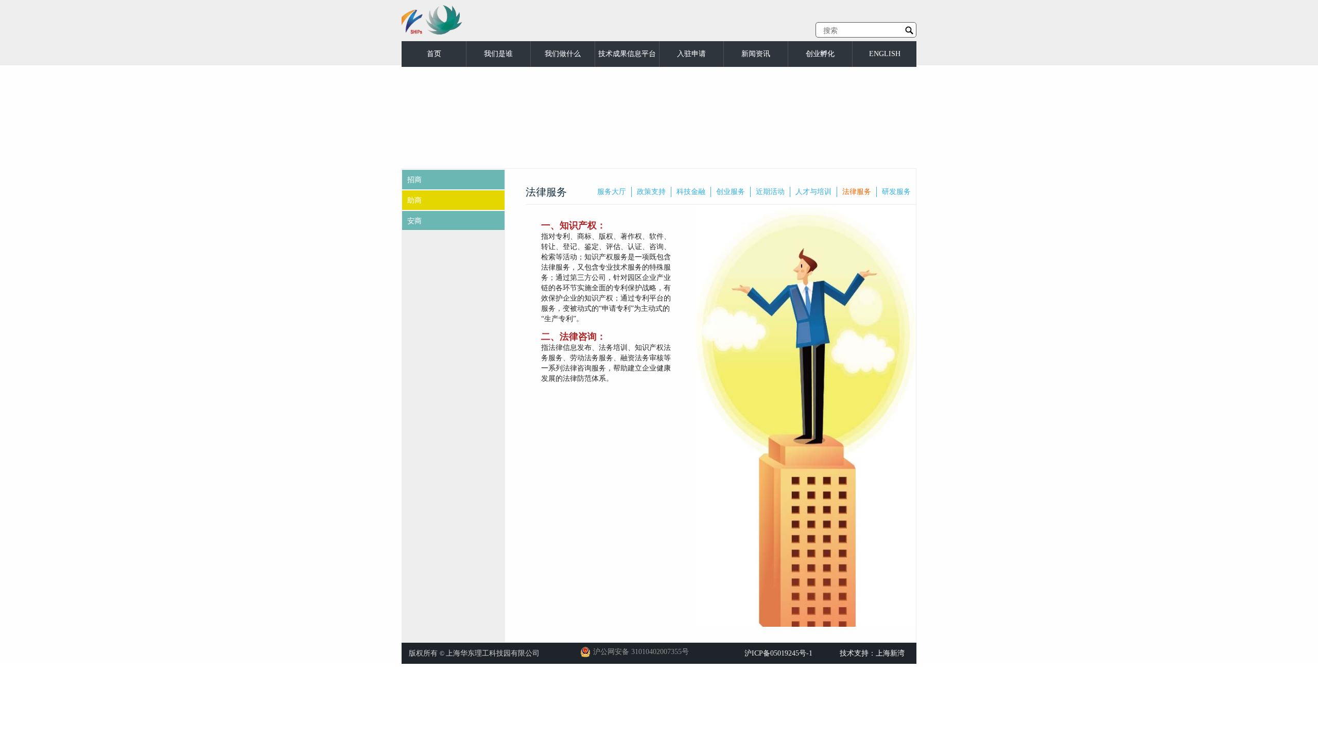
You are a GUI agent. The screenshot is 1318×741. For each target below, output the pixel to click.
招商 (414, 180)
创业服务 (730, 192)
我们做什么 (563, 54)
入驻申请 (691, 54)
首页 (434, 54)
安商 (414, 221)
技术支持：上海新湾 (872, 653)
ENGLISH (884, 54)
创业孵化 (820, 54)
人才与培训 (813, 192)
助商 (414, 200)
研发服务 (896, 192)
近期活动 (770, 192)
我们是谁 (498, 54)
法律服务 (856, 192)
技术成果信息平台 (627, 54)
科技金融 (691, 192)
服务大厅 (611, 192)
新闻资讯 (755, 54)
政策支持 (651, 192)
